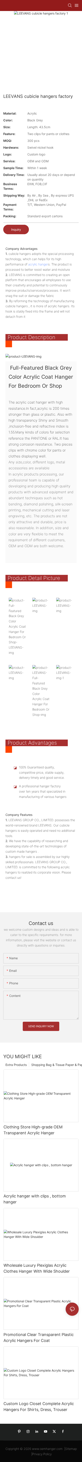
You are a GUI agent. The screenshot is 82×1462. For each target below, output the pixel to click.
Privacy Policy (42, 1454)
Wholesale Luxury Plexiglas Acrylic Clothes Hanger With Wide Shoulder (36, 1268)
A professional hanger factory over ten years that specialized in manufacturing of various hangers (42, 791)
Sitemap (71, 1449)
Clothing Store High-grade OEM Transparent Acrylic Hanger (33, 1130)
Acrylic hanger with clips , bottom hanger (34, 1199)
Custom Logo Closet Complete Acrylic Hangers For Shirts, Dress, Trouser (38, 1406)
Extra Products (16, 1065)
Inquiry (16, 229)
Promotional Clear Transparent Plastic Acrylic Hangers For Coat (38, 1337)
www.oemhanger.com (47, 1449)
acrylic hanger (38, 264)
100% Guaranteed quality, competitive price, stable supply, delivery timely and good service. (42, 772)
